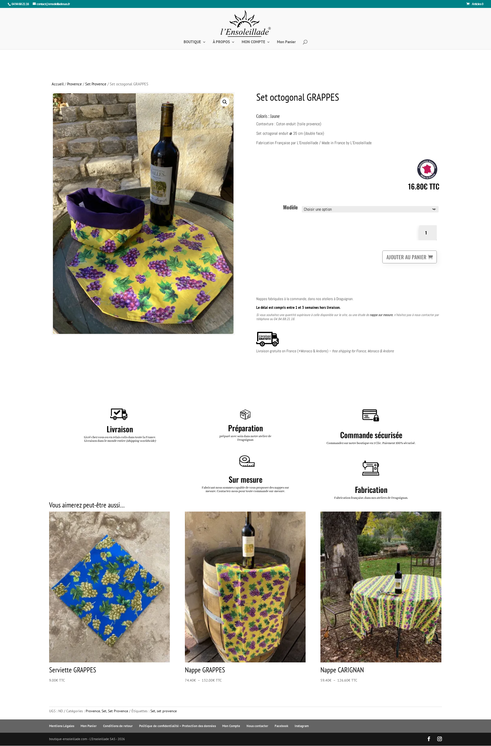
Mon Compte (231, 726)
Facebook (281, 726)
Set (104, 711)
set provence (167, 711)
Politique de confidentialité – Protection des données (177, 726)
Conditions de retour (118, 726)
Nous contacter (257, 726)
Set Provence (95, 84)
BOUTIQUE (192, 42)
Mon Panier (286, 42)
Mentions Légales (61, 726)
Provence (74, 84)
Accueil (58, 84)
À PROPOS (221, 42)
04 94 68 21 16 (20, 4)
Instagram (302, 726)
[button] (224, 102)
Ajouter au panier (406, 257)
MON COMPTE (253, 42)
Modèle (290, 207)
